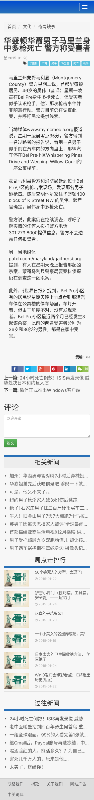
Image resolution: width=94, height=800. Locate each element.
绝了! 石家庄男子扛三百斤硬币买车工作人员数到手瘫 (50, 508)
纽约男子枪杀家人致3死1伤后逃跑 (43, 500)
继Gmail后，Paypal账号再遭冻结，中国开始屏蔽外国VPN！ (50, 742)
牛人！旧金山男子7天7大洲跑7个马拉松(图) (50, 516)
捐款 (35, 783)
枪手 (86, 63)
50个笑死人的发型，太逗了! (58, 572)
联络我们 (16, 783)
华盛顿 (33, 63)
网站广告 (78, 783)
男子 (54, 63)
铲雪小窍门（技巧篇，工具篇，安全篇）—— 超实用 (62, 595)
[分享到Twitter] (31, 369)
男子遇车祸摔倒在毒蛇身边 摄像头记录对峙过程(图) (50, 548)
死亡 (76, 63)
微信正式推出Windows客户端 (50, 390)
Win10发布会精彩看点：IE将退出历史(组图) (62, 677)
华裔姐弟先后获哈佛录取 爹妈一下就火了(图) (50, 484)
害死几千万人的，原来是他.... (39, 759)
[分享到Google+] (44, 369)
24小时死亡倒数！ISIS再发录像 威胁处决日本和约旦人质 (46, 380)
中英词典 (16, 794)
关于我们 (55, 783)
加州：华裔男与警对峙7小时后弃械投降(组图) (50, 475)
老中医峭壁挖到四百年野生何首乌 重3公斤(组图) (50, 726)
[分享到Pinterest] (57, 369)
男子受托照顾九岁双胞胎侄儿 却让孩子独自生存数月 (50, 540)
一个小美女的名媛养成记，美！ (61, 633)
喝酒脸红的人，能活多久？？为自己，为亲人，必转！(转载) (50, 751)
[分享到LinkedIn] (70, 369)
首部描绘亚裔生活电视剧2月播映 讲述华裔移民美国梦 (50, 532)
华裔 (44, 63)
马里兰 (65, 63)
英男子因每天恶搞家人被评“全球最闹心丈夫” (50, 524)
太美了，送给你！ (28, 767)
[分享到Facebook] (18, 369)
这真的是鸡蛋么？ (50, 613)
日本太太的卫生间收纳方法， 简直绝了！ (62, 657)
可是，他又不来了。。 (31, 492)
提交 (10, 443)
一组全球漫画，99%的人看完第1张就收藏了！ (50, 734)
